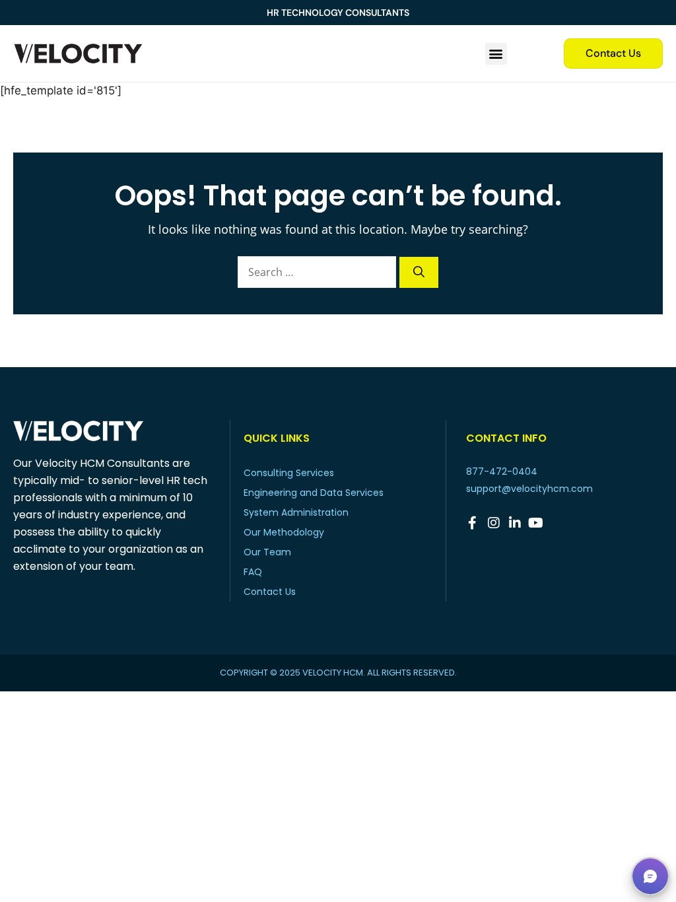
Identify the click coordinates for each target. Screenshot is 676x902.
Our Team (267, 552)
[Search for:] (318, 272)
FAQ (253, 571)
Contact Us (270, 591)
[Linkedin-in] (515, 523)
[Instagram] (493, 523)
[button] (496, 54)
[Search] (418, 273)
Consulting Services (289, 472)
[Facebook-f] (472, 523)
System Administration (296, 512)
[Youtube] (536, 523)
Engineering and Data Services (314, 492)
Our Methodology (284, 532)
